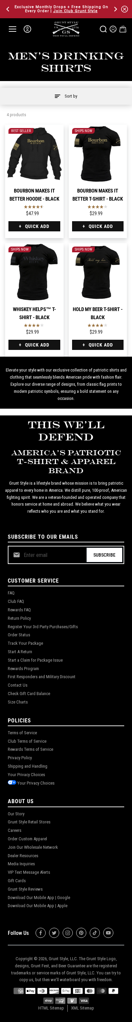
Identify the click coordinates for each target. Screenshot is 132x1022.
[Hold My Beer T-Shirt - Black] (98, 272)
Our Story (16, 813)
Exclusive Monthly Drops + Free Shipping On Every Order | (61, 9)
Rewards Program (23, 668)
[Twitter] (54, 933)
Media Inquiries (21, 863)
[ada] (27, 29)
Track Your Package (25, 643)
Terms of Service (22, 732)
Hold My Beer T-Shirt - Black (98, 313)
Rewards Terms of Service (30, 749)
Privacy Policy (20, 757)
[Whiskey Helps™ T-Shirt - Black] (34, 272)
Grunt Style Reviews (25, 889)
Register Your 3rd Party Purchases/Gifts (43, 626)
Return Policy (19, 618)
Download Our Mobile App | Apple (37, 905)
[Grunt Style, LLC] (66, 29)
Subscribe (104, 555)
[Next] (115, 9)
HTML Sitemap (51, 1008)
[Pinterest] (81, 933)
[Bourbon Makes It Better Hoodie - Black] (34, 154)
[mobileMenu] (12, 29)
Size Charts (18, 702)
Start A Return (20, 651)
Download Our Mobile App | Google (39, 897)
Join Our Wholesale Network (33, 847)
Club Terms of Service (27, 741)
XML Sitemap (82, 1008)
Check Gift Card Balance (29, 693)
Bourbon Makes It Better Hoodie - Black (34, 195)
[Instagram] (68, 933)
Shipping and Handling (27, 766)
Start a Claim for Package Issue (35, 660)
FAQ (11, 592)
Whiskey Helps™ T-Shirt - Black (34, 313)
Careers (14, 830)
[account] (113, 29)
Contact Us (17, 685)
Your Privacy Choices (26, 774)
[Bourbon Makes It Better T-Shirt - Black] (98, 154)
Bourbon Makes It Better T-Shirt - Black (97, 195)
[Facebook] (41, 933)
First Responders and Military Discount (41, 676)
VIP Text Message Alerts (29, 872)
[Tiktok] (95, 933)
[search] (103, 29)
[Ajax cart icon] (123, 29)
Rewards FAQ (19, 609)
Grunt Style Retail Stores (29, 821)
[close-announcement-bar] (124, 9)
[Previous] (8, 9)
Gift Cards (17, 880)
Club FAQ (16, 601)
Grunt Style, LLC (63, 958)
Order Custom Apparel (27, 838)
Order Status (19, 634)
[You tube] (108, 933)
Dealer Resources (23, 855)
